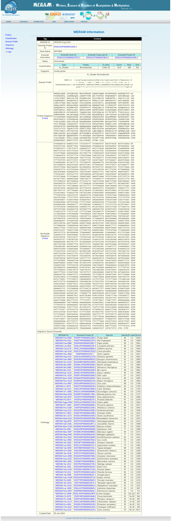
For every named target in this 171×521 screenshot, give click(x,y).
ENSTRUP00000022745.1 (85, 464)
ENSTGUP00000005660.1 (85, 421)
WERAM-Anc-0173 (63, 416)
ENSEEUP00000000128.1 (85, 504)
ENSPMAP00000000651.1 (85, 491)
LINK (54, 22)
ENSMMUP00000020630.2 (85, 426)
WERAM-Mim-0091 (63, 461)
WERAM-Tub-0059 (63, 448)
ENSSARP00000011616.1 (85, 510)
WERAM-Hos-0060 (63, 354)
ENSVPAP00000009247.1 (85, 475)
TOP (9, 52)
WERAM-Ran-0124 (63, 381)
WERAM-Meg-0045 (63, 434)
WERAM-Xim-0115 (63, 485)
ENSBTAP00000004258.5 (85, 370)
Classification (11, 38)
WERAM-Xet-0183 (63, 443)
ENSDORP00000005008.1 (85, 429)
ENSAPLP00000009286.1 (85, 397)
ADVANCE (24, 22)
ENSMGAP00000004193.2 (85, 434)
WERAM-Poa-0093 (63, 338)
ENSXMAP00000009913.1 (85, 485)
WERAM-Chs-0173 (63, 502)
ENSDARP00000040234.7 (85, 467)
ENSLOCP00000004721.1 (85, 445)
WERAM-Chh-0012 (63, 507)
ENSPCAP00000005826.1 (85, 405)
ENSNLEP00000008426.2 (85, 367)
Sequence (9, 45)
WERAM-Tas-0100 (63, 453)
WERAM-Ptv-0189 (63, 499)
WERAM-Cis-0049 (63, 494)
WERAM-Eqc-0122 (63, 373)
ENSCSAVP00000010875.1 (85, 494)
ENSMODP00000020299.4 (85, 418)
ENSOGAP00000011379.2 (85, 357)
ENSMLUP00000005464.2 (85, 365)
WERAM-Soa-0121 (63, 510)
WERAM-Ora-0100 (63, 437)
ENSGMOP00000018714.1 (85, 477)
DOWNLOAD (39, 22)
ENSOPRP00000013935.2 (85, 410)
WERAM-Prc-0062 (63, 405)
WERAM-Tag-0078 (63, 421)
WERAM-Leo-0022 (63, 445)
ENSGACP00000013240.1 (85, 459)
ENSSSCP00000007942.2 (85, 440)
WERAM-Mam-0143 (63, 426)
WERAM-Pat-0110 (63, 340)
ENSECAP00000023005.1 (85, 373)
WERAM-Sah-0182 (63, 424)
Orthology (9, 48)
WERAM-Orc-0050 (63, 391)
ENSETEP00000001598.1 (85, 413)
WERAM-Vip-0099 (63, 475)
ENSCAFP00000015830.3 (85, 389)
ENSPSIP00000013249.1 (85, 408)
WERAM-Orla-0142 (63, 469)
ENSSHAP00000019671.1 (85, 424)
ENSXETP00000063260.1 (85, 443)
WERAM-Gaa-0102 (63, 459)
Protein (8, 35)
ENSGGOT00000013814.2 (97, 58)
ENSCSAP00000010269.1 (85, 502)
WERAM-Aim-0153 (63, 362)
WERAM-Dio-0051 (63, 429)
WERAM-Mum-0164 (63, 378)
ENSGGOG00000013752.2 (68, 58)
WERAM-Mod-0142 (63, 418)
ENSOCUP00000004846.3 (85, 391)
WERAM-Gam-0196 (63, 477)
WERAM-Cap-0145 (63, 351)
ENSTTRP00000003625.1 (85, 480)
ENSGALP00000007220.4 (85, 402)
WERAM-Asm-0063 (63, 456)
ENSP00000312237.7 (85, 354)
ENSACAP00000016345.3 (85, 416)
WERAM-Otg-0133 (63, 357)
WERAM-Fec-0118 (63, 375)
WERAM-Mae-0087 (63, 432)
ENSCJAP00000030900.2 (85, 349)
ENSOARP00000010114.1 (85, 383)
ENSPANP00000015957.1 (85, 343)
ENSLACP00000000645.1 (85, 488)
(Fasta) (45, 118)
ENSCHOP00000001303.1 (85, 507)
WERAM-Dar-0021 (63, 467)
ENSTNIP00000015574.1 (85, 483)
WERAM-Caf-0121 (63, 389)
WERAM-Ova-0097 (63, 383)
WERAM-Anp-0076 (63, 397)
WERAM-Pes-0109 (63, 408)
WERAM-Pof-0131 (63, 472)
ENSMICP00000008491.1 (85, 461)
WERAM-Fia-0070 (63, 400)
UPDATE (84, 22)
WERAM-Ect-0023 (63, 413)
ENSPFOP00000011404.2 (85, 472)
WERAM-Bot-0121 (63, 370)
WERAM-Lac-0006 (63, 488)
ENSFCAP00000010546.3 (85, 375)
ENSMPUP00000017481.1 (85, 394)
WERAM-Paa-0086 (63, 343)
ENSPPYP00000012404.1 (85, 338)
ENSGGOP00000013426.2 (65, 47)
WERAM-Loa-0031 (63, 346)
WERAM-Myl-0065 (63, 365)
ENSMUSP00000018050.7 (85, 378)
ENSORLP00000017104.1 (85, 469)
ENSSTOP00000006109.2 (85, 386)
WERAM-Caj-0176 (63, 349)
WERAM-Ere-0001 (63, 504)
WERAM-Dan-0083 (63, 359)
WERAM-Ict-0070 (63, 386)
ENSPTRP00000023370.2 (85, 340)
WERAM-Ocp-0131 (63, 410)
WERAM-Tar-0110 (63, 464)
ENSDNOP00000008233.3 (85, 359)
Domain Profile (11, 42)
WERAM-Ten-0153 (63, 483)
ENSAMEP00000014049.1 (85, 362)
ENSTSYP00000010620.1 (85, 453)
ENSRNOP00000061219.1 (85, 381)
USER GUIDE (69, 22)
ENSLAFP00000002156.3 (85, 346)
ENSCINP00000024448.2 (85, 496)
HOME (8, 22)
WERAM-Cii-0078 (63, 496)
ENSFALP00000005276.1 (85, 400)
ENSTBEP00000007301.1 (85, 448)
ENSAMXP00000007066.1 (85, 456)
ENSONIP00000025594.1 (85, 451)
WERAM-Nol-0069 (63, 367)
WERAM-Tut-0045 (63, 480)
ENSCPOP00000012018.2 (85, 351)
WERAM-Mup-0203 (63, 394)
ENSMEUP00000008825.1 (85, 432)
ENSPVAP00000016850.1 (85, 499)
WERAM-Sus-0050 (63, 440)
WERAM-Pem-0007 (63, 491)
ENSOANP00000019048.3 (85, 437)
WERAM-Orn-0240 (63, 451)
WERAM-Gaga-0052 (63, 402)
